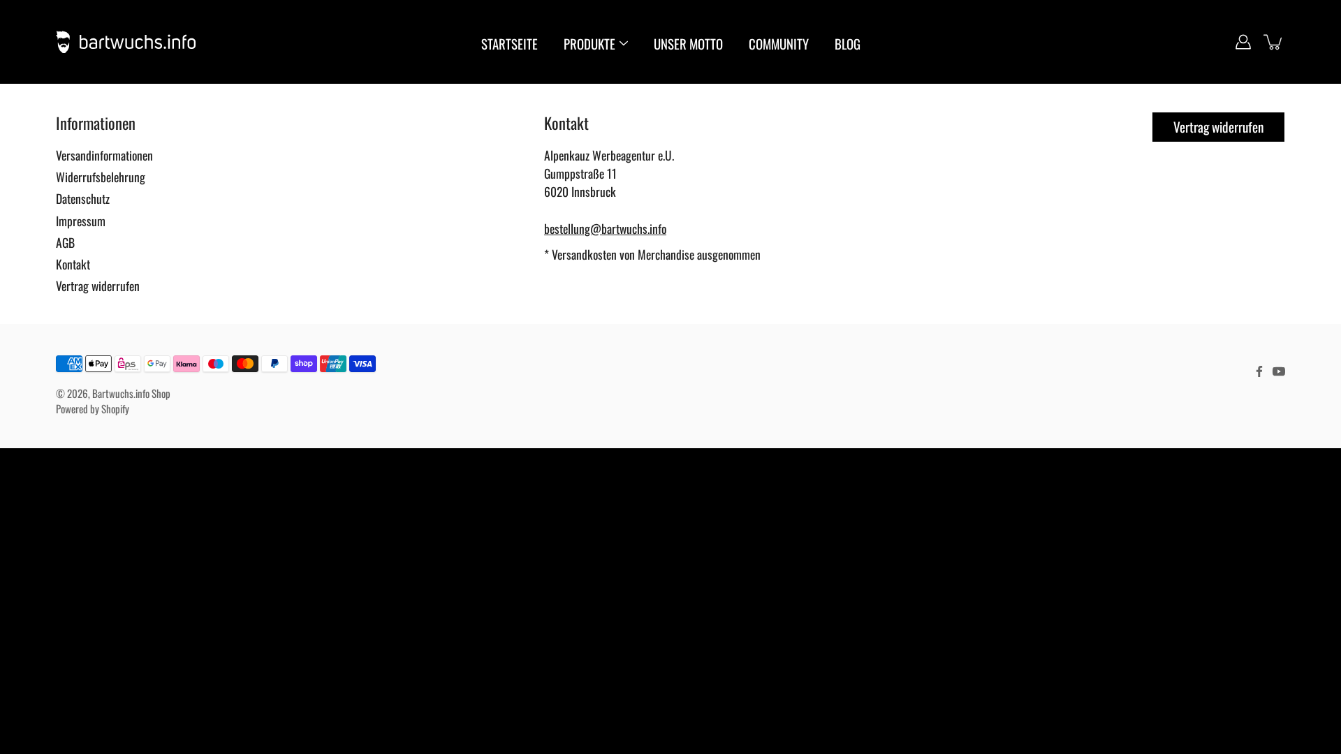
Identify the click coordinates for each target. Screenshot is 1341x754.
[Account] (1243, 42)
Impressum (80, 221)
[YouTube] (1279, 371)
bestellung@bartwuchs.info (605, 228)
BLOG (847, 43)
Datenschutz (83, 198)
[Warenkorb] (1274, 42)
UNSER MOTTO (688, 43)
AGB (65, 242)
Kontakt (73, 264)
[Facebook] (1259, 371)
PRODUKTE (589, 43)
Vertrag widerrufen (98, 285)
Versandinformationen (104, 155)
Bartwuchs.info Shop (131, 393)
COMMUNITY (779, 43)
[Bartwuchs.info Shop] (126, 42)
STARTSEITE (509, 43)
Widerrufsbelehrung (100, 177)
